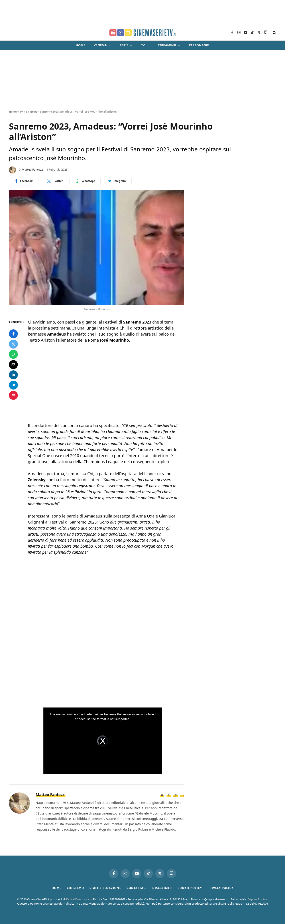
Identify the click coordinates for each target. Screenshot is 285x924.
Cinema (100, 45)
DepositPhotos (257, 899)
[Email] (13, 364)
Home (81, 45)
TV (143, 45)
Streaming (167, 45)
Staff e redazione (105, 888)
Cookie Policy (189, 888)
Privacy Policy (220, 888)
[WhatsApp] (13, 354)
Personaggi (199, 45)
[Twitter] (13, 344)
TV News (31, 111)
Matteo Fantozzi (32, 169)
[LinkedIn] (13, 375)
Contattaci (137, 888)
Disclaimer (162, 888)
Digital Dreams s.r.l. (78, 899)
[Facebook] (13, 334)
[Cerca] (274, 33)
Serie (124, 45)
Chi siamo (75, 888)
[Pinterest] (13, 395)
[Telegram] (13, 385)
